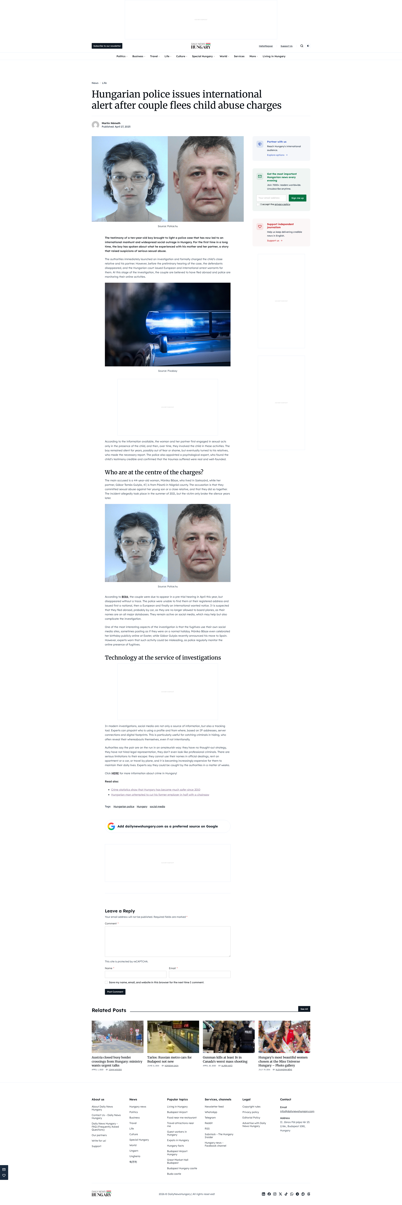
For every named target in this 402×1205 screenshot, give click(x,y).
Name (109, 968)
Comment (112, 923)
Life (167, 56)
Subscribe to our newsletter (107, 46)
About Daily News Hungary (102, 1108)
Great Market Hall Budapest (177, 1161)
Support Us (287, 46)
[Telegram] (297, 1194)
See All (304, 1009)
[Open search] (301, 45)
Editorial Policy (251, 1117)
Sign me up (297, 198)
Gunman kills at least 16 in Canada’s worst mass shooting (225, 1059)
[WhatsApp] (291, 1194)
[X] (280, 1194)
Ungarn (133, 1150)
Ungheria (134, 1156)
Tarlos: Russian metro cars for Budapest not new (169, 1059)
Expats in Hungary (178, 1140)
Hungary (142, 806)
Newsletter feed (214, 1106)
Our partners (99, 1135)
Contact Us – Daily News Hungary (106, 1116)
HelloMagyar (266, 46)
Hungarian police (124, 806)
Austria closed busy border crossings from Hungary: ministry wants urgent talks (117, 1061)
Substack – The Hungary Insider (219, 1136)
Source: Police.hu (168, 226)
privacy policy (282, 204)
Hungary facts (175, 1145)
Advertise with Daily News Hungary (254, 1124)
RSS (207, 1128)
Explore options (275, 155)
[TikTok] (286, 1194)
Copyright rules (251, 1106)
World (223, 56)
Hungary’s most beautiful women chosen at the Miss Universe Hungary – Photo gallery (283, 1061)
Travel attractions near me (180, 1124)
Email (173, 968)
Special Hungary (202, 56)
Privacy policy (250, 1112)
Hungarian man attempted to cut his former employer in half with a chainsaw (160, 794)
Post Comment (115, 991)
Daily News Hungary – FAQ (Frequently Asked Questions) (105, 1126)
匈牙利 (133, 1161)
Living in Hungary (274, 56)
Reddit (209, 1123)
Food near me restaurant (182, 1117)
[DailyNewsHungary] (201, 46)
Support (96, 1146)
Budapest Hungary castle (182, 1168)
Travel (154, 56)
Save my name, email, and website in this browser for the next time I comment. (156, 982)
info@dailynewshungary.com (297, 1111)
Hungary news (137, 1106)
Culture (180, 56)
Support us (273, 240)
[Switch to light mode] (308, 46)
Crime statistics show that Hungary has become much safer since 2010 (155, 789)
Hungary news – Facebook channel (215, 1144)
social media (157, 806)
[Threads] (308, 1194)
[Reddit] (303, 1194)
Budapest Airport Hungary (177, 1153)
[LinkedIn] (263, 1194)
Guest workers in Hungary (177, 1133)
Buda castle (174, 1173)
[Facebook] (269, 1194)
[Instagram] (274, 1194)
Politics (121, 56)
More (253, 56)
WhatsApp (211, 1112)
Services (239, 56)
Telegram (210, 1117)
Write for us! (99, 1140)
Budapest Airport (177, 1112)
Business (137, 56)
